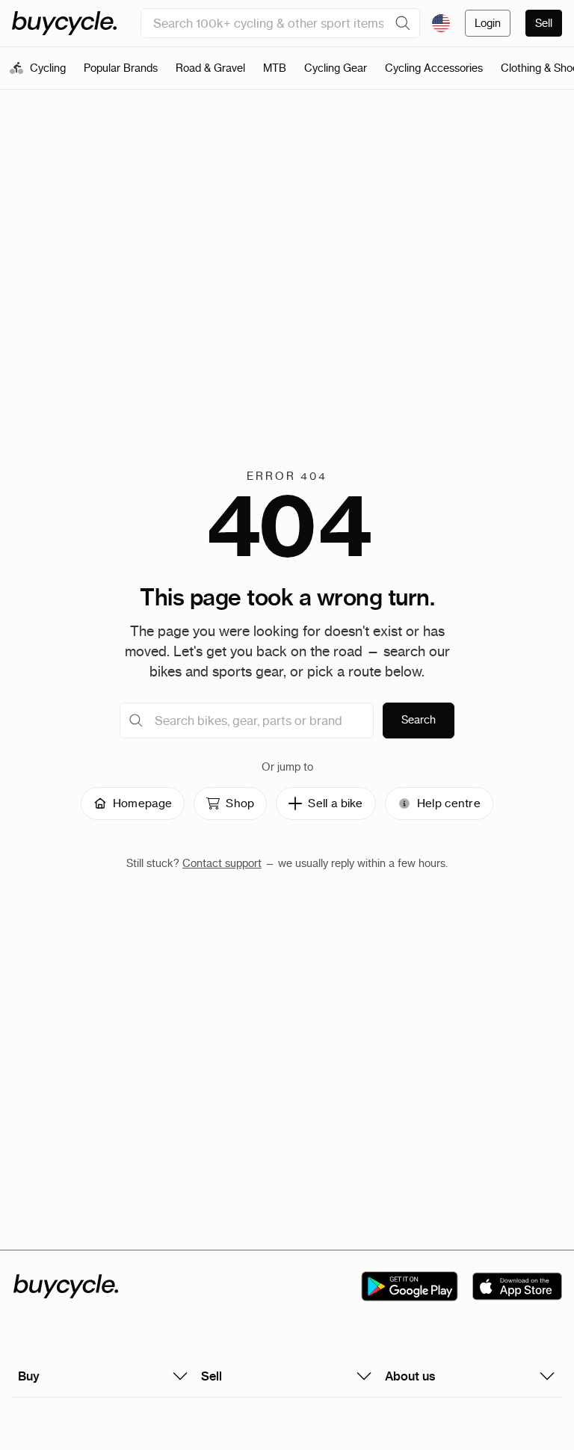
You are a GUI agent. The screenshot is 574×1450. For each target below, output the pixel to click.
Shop (240, 803)
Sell (543, 23)
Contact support (222, 863)
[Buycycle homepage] (64, 23)
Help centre (449, 803)
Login (488, 23)
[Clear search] (402, 23)
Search (418, 719)
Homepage (142, 803)
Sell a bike (335, 803)
